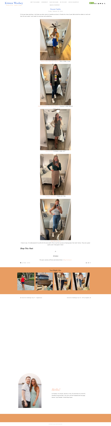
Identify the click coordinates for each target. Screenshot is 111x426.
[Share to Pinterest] (90, 263)
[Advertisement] (23, 418)
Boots (57, 61)
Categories (44, 2)
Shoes (57, 106)
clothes (24, 262)
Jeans (53, 106)
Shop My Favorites (73, 2)
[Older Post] (66, 297)
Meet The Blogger (35, 2)
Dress (51, 151)
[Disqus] (55, 351)
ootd (28, 262)
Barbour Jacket (47, 106)
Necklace (54, 196)
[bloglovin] (102, 3)
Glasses (40, 106)
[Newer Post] (42, 297)
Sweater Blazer (45, 61)
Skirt (49, 196)
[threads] (100, 3)
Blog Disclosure (54, 2)
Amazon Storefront (55, 4)
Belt (51, 61)
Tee (54, 61)
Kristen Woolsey (14, 3)
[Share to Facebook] (86, 263)
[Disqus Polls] (55, 317)
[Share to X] (88, 263)
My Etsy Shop (63, 2)
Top (60, 241)
